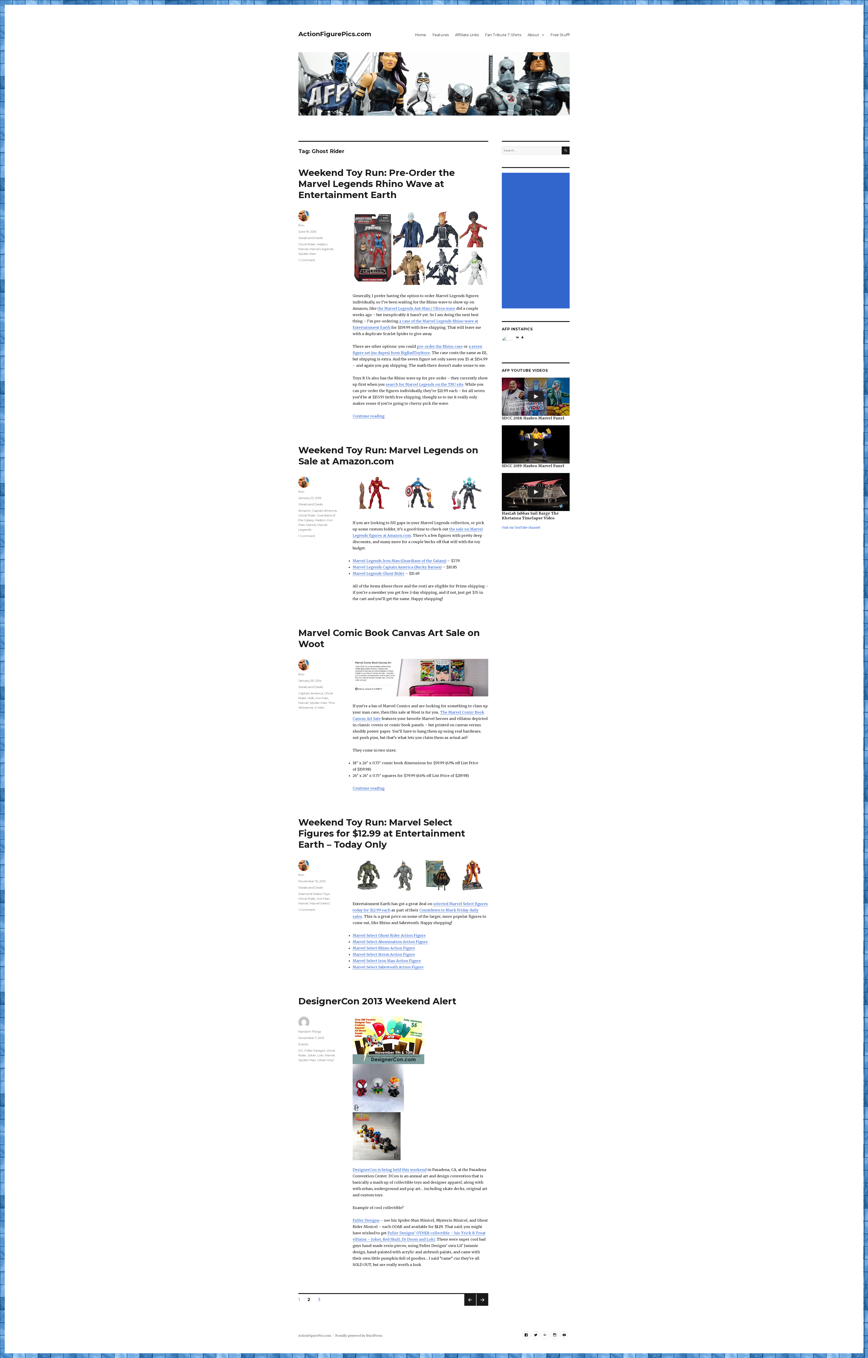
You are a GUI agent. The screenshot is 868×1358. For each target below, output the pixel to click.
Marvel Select (320, 903)
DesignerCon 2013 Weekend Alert (377, 1001)
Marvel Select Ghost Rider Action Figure (389, 935)
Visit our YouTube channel (521, 528)
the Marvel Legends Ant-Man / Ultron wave (416, 308)
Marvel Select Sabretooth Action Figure (388, 967)
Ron (301, 225)
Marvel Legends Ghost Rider (378, 573)
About (533, 35)
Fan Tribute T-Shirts (503, 35)
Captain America (324, 510)
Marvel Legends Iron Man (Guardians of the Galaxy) (399, 560)
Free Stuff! (560, 35)
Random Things (309, 1031)
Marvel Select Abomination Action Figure (390, 941)
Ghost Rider (307, 244)
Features (440, 35)
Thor (331, 703)
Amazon (304, 510)
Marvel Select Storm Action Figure (384, 954)
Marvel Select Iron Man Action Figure (387, 960)
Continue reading (368, 416)
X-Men (319, 707)
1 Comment (306, 260)
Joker (312, 1055)
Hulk (311, 698)
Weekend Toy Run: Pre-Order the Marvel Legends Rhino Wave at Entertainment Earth (376, 183)
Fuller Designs (366, 1220)
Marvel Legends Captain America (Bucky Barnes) (397, 567)
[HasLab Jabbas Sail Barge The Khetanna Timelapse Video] (536, 492)
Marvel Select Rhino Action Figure (384, 948)
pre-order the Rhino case (440, 346)
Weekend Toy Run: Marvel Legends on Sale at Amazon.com (388, 456)
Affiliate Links (467, 35)
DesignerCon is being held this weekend (390, 1169)
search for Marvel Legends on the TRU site (424, 384)
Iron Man (322, 698)
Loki (320, 1055)
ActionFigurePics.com (334, 34)
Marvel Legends (321, 249)
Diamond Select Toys (314, 894)
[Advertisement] (536, 241)
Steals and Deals (310, 238)
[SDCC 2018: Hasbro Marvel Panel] (536, 397)
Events (303, 1044)
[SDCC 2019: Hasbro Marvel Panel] (536, 444)
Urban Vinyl (325, 1060)
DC (300, 1050)
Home (420, 35)
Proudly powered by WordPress (358, 1336)
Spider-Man (307, 254)
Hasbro (322, 244)
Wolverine (305, 707)
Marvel (303, 249)
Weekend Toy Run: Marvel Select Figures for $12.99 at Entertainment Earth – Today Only (381, 833)
